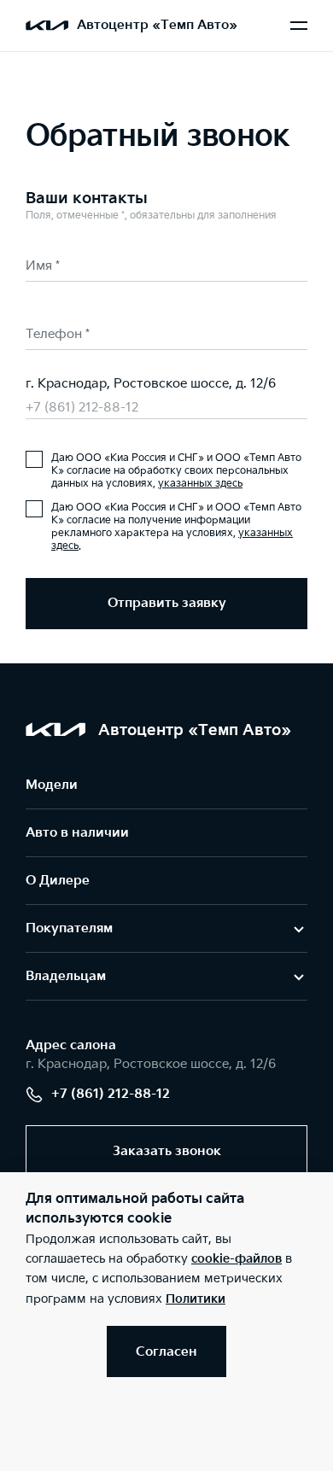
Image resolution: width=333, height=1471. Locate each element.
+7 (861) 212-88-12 (82, 408)
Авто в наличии (77, 833)
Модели (52, 785)
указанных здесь (200, 483)
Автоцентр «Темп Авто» (157, 25)
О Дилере (58, 881)
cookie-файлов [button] (236, 1259)
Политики (195, 1299)
